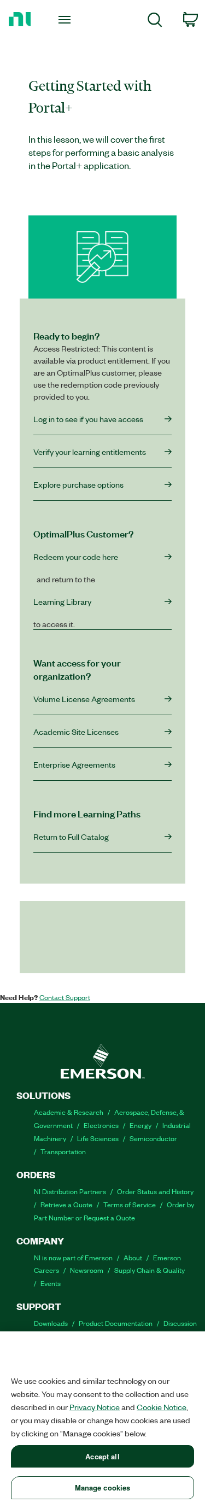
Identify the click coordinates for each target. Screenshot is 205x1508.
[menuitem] (154, 21)
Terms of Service (129, 1204)
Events (50, 1283)
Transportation (63, 1151)
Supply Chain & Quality (149, 1270)
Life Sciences (98, 1138)
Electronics (101, 1125)
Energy (140, 1125)
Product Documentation (116, 1323)
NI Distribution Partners (70, 1191)
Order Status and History (155, 1191)
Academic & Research (68, 1112)
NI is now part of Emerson (73, 1257)
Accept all (102, 1456)
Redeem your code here (75, 556)
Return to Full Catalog (71, 836)
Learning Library (62, 601)
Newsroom (86, 1270)
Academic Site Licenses (76, 731)
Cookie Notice (161, 1406)
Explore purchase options (78, 484)
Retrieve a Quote (66, 1204)
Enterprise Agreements (74, 764)
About (133, 1257)
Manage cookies (103, 1487)
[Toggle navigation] (65, 19)
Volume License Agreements (84, 698)
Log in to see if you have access (88, 418)
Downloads (51, 1323)
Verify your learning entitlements (89, 451)
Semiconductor (153, 1138)
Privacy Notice (94, 1406)
